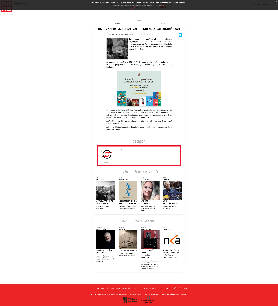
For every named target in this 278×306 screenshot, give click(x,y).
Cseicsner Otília (101, 229)
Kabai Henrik (123, 229)
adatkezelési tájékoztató (177, 288)
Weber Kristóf (123, 180)
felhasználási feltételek (155, 288)
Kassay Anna (100, 180)
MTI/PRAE (117, 23)
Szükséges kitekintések (128, 250)
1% (97, 288)
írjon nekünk (115, 288)
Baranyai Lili (167, 180)
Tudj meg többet (143, 8)
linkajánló (104, 288)
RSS (92, 288)
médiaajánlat (127, 288)
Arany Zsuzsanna (146, 229)
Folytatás (133, 8)
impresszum (139, 288)
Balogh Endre (145, 180)
